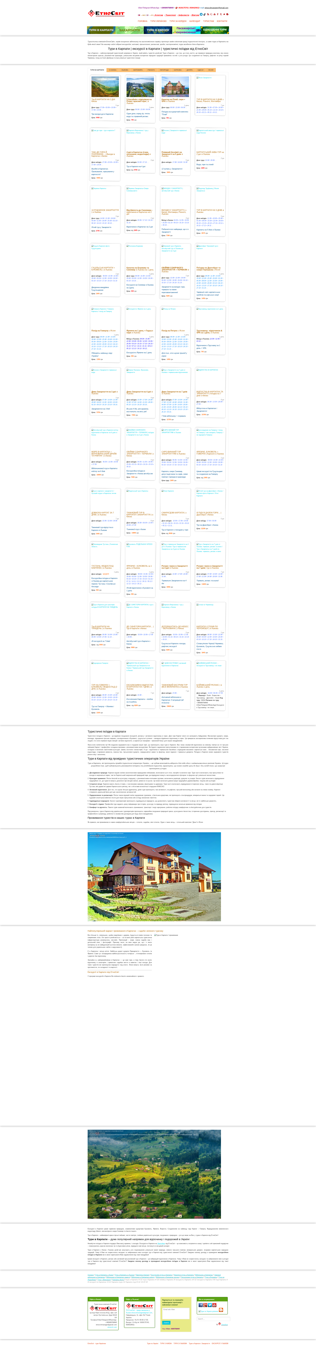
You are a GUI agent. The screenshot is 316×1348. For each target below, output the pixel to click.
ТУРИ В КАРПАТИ (97, 70)
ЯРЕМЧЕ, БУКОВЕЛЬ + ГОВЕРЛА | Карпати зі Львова (210, 453)
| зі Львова (139, 101)
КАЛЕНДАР (194, 21)
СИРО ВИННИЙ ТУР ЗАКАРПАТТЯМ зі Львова (173, 453)
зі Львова (173, 100)
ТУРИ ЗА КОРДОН (178, 21)
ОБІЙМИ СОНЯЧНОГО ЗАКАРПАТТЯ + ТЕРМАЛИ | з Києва (140, 454)
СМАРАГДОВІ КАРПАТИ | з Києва (174, 514)
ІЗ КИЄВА (112, 70)
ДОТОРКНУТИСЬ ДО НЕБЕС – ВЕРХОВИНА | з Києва (175, 627)
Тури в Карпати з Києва (104, 1275)
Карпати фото (118, 1280)
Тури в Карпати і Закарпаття (199, 1343)
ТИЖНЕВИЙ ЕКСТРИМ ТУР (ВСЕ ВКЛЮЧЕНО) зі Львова (175, 686)
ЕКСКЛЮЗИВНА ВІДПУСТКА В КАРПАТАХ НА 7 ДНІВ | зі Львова (140, 687)
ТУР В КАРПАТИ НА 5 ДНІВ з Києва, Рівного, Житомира (210, 100)
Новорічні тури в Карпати (184, 1275)
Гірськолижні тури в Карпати (192, 1277)
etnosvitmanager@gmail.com (141, 1313)
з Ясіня (208, 269)
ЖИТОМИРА (138, 70)
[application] (154, 876)
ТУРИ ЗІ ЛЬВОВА (180, 1343)
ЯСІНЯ (210, 70)
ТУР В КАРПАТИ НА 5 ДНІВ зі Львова (210, 211)
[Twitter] (224, 14)
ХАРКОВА (178, 70)
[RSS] (208, 14)
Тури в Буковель (211, 1277)
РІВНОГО (151, 70)
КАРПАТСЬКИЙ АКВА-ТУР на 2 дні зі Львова (210, 153)
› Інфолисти (183, 15)
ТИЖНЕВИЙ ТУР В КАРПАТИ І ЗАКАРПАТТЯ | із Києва (140, 515)
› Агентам (158, 15)
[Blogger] (227, 14)
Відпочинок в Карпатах (204, 1275)
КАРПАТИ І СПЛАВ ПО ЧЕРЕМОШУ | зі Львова (207, 627)
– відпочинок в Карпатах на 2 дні (140, 212)
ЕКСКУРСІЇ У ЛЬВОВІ (220, 1343)
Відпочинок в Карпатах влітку (143, 1277)
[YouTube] (215, 14)
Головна (91, 1275)
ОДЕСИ (200, 70)
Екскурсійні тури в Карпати (161, 1275)
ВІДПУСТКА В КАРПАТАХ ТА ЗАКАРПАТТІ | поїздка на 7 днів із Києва (210, 394)
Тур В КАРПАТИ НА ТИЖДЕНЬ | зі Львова (101, 627)
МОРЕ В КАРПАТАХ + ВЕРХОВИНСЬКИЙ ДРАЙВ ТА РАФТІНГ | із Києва (104, 454)
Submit (166, 1323)
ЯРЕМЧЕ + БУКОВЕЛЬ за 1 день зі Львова (139, 567)
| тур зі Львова (210, 567)
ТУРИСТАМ (208, 21)
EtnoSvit (224, 1325)
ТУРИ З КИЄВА (166, 1343)
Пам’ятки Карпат (142, 1275)
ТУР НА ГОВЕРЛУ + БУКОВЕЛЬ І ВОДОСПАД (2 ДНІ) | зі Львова (104, 687)
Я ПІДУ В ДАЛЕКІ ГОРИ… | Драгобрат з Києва (209, 514)
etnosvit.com (112, 1327)
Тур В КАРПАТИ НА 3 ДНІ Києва (103, 100)
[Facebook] (218, 14)
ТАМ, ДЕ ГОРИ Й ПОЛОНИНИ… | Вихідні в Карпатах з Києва (103, 154)
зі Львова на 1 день (140, 269)
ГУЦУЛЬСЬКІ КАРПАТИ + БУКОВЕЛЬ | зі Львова (103, 269)
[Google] (211, 14)
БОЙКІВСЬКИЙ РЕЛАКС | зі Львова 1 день (209, 686)
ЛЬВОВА (124, 70)
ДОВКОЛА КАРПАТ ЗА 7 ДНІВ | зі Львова (102, 514)
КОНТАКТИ (222, 21)
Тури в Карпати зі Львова (124, 1275)
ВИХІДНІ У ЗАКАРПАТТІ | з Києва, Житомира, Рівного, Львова (174, 212)
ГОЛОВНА (142, 21)
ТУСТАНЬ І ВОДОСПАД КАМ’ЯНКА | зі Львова (102, 567)
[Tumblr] (221, 14)
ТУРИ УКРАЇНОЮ (158, 21)
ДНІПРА (190, 70)
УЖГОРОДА (164, 70)
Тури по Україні (152, 1343)
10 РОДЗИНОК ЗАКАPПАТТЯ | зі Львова (105, 211)
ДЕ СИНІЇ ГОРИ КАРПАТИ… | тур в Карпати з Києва (140, 627)
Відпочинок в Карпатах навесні (118, 1277)
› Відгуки (195, 15)
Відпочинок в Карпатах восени (167, 1277)
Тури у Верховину (104, 1280)
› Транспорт (170, 15)
